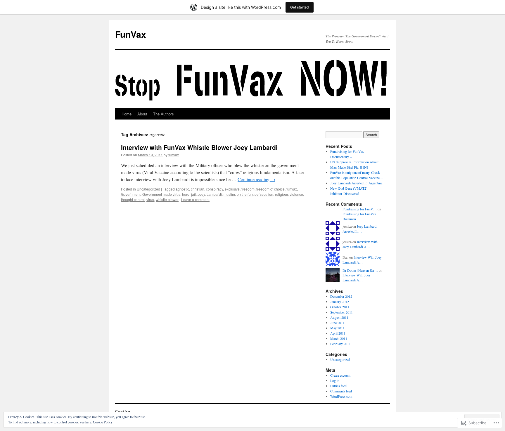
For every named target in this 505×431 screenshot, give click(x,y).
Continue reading (256, 179)
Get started (299, 7)
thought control (133, 199)
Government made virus (161, 194)
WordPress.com (341, 396)
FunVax (130, 34)
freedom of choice (270, 188)
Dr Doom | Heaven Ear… (360, 270)
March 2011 (338, 338)
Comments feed (341, 391)
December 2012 (341, 296)
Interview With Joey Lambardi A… (360, 244)
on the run (245, 194)
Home (127, 114)
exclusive (232, 188)
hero (185, 194)
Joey (201, 194)
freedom (248, 188)
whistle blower (167, 199)
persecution (264, 194)
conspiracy (214, 188)
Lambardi (214, 194)
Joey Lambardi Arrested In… (360, 228)
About (142, 114)
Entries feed (338, 385)
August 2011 (339, 317)
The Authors (163, 114)
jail (193, 194)
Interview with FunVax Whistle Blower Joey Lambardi (199, 147)
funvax (173, 154)
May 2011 (337, 328)
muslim (229, 194)
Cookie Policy (103, 422)
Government (131, 194)
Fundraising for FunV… (360, 209)
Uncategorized (148, 188)
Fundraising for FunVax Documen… (359, 216)
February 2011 (340, 343)
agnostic (182, 188)
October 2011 (339, 306)
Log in (334, 380)
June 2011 (337, 322)
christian (197, 188)
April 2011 (337, 333)
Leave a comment (195, 199)
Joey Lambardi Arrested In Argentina (356, 183)
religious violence (289, 194)
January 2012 (339, 301)
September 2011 (341, 312)
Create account (340, 375)
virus (150, 199)
